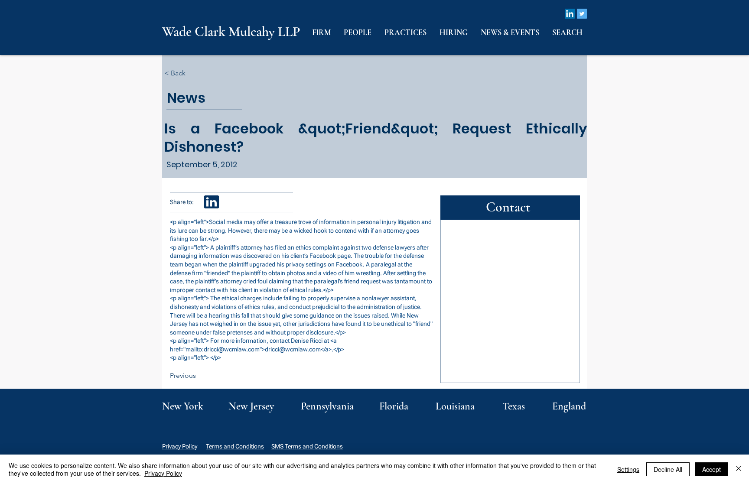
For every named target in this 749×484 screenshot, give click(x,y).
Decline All (668, 469)
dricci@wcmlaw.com (232, 349)
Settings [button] (628, 469)
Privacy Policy (179, 446)
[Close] (738, 469)
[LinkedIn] (570, 14)
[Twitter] (582, 14)
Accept (711, 469)
